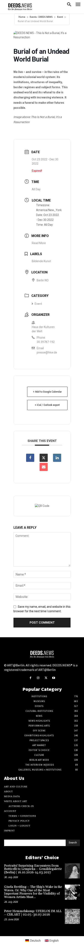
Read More (39, 243)
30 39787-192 (46, 341)
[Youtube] (53, 678)
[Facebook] (30, 678)
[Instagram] (38, 678)
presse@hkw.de (47, 352)
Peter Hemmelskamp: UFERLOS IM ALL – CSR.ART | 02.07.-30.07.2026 (33, 913)
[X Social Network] (44, 458)
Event (60, 17)
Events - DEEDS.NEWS (41, 17)
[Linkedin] (57, 458)
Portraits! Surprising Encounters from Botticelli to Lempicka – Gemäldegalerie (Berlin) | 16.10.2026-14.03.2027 (33, 869)
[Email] (44, 467)
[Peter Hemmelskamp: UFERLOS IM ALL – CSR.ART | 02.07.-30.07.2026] (72, 916)
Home (22, 17)
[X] (46, 678)
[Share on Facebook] (30, 458)
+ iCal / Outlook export (47, 405)
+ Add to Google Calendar (47, 391)
